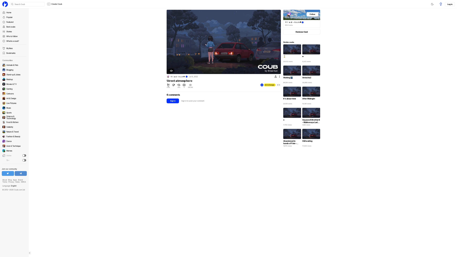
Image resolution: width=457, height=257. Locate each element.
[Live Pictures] (14, 103)
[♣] (311, 53)
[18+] (24, 160)
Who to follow (12, 36)
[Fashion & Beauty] (14, 136)
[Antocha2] (311, 75)
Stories (9, 31)
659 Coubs (289, 25)
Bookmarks (10, 53)
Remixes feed (302, 32)
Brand (20, 180)
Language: (9, 186)
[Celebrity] (14, 127)
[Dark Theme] (432, 4)
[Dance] (14, 141)
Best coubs (10, 27)
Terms (4, 182)
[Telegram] (21, 173)
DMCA (23, 182)
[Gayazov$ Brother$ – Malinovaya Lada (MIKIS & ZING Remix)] (311, 117)
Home (8, 12)
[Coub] (5, 4)
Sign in (172, 101)
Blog (10, 180)
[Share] (275, 76)
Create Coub (56, 4)
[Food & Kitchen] (14, 122)
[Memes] (14, 150)
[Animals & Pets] (14, 65)
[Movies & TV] (14, 84)
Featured (9, 22)
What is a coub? (12, 41)
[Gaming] (14, 88)
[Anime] (14, 155)
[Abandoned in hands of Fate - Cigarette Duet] (292, 138)
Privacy (11, 182)
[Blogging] (14, 69)
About (4, 180)
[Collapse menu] (30, 253)
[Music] (14, 108)
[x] (292, 117)
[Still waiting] (311, 138)
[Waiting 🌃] (292, 75)
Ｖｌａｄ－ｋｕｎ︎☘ (177, 76)
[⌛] (292, 53)
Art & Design (269, 85)
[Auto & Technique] (14, 146)
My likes (9, 48)
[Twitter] (8, 173)
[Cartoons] (14, 93)
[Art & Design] (14, 98)
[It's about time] (292, 96)
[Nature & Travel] (14, 131)
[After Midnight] (311, 96)
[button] (171, 71)
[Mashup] (14, 79)
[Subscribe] (24, 155)
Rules (17, 182)
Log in (449, 4)
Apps (15, 180)
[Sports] (14, 112)
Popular (9, 17)
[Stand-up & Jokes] (14, 74)
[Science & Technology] (14, 117)
